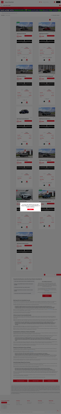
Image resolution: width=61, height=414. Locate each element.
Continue (30, 209)
